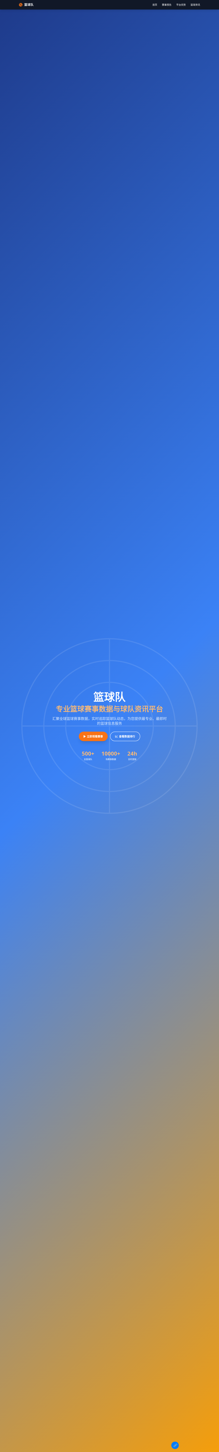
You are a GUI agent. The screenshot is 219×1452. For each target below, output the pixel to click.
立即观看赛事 (95, 736)
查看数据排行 (127, 736)
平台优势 (181, 4)
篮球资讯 (195, 4)
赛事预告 (166, 4)
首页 (154, 4)
